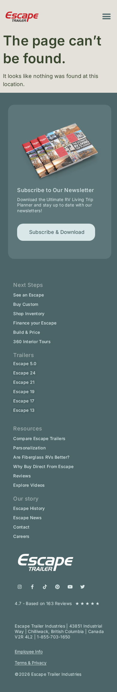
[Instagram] (20, 587)
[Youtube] (70, 587)
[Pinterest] (57, 587)
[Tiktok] (45, 587)
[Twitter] (83, 587)
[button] (106, 16)
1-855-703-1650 (53, 636)
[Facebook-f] (32, 587)
